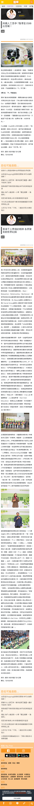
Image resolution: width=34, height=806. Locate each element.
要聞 (9, 763)
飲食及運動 (12, 774)
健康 (3, 6)
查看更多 (22, 16)
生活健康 (20, 774)
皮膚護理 (17, 779)
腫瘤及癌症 (5, 776)
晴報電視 (10, 6)
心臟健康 (13, 776)
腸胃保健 (20, 776)
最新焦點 (4, 763)
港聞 (2, 31)
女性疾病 (4, 779)
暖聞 (18, 763)
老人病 (10, 779)
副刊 (30, 6)
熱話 (13, 763)
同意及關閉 (17, 798)
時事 (25, 6)
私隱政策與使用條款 (20, 793)
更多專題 (24, 779)
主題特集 (19, 6)
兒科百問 (27, 776)
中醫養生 (27, 774)
